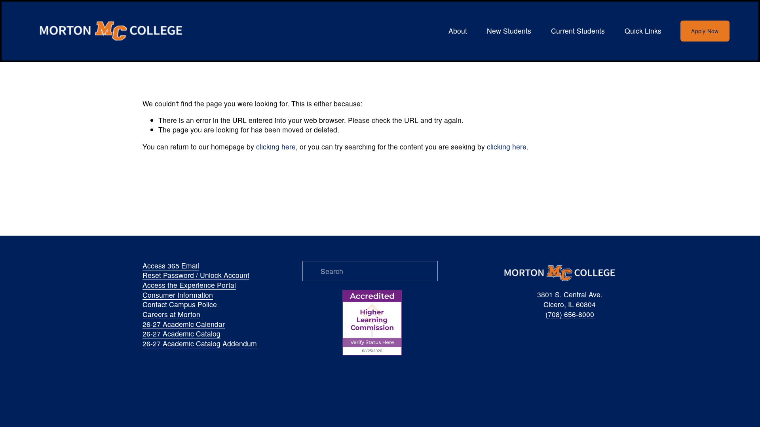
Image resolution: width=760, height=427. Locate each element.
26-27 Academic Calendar (183, 324)
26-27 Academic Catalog (181, 333)
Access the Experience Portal (189, 285)
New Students (509, 31)
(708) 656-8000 (569, 314)
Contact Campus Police (179, 304)
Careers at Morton (171, 314)
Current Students (578, 31)
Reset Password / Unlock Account (195, 275)
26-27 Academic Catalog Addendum (199, 343)
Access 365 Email (170, 265)
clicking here (276, 146)
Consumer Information (177, 295)
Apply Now (704, 31)
